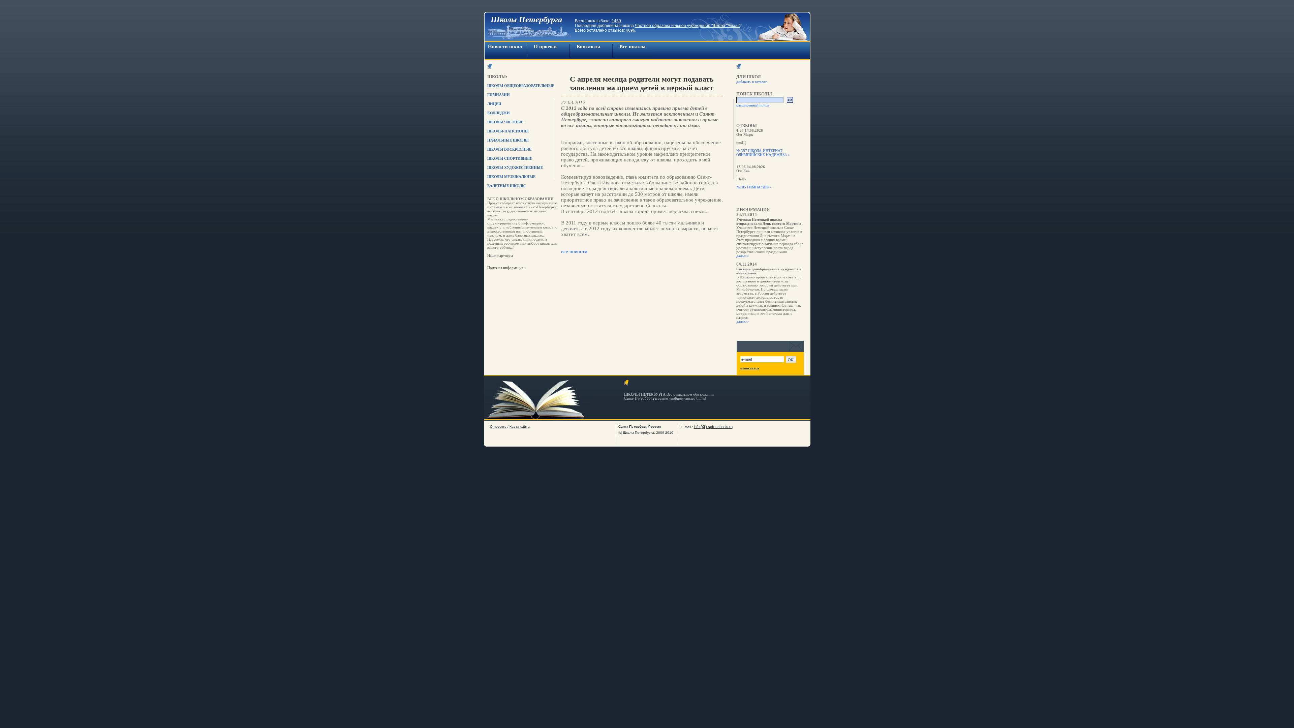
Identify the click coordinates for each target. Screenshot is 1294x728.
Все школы (632, 46)
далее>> (742, 256)
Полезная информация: (505, 268)
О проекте (546, 46)
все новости (574, 251)
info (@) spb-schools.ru (713, 427)
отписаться (749, 368)
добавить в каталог (751, 82)
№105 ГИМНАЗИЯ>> (754, 187)
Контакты (588, 46)
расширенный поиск (752, 105)
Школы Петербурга (526, 19)
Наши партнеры (500, 255)
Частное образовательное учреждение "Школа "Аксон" (687, 25)
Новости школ (505, 46)
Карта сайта (520, 426)
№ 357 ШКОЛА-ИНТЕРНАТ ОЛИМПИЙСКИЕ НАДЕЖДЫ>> (763, 153)
